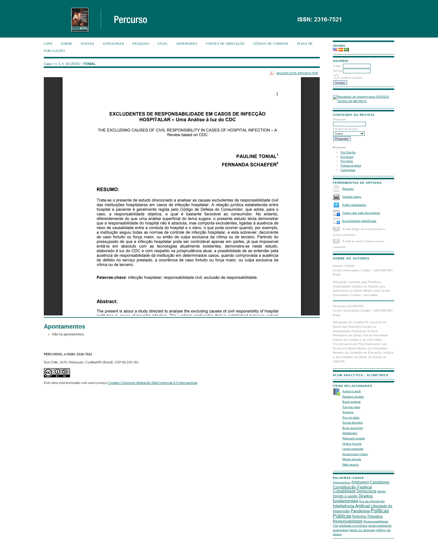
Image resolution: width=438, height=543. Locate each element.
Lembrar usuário (351, 77)
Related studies (353, 396)
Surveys (347, 412)
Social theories (352, 422)
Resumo (348, 188)
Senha (337, 70)
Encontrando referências (359, 221)
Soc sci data (350, 417)
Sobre (66, 43)
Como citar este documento (361, 212)
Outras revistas (351, 165)
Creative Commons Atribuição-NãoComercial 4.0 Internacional (152, 383)
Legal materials (352, 448)
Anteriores (187, 43)
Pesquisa (140, 43)
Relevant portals (353, 438)
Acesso (87, 43)
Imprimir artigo (351, 196)
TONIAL (89, 64)
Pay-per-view (351, 407)
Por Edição (348, 152)
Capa (48, 43)
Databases (349, 433)
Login (337, 65)
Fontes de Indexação (225, 43)
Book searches (352, 428)
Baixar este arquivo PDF (297, 73)
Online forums (351, 443)
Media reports (351, 459)
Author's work (351, 391)
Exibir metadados (354, 204)
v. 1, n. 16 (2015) (67, 64)
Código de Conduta (270, 43)
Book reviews (351, 401)
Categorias (348, 170)
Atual (163, 43)
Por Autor (347, 156)
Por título (347, 161)
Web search (350, 464)
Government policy (355, 454)
